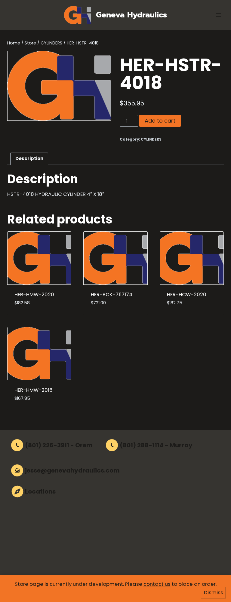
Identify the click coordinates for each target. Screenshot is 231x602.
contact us (157, 584)
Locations (40, 491)
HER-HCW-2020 (186, 294)
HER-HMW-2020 (34, 294)
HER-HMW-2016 (33, 390)
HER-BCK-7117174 (111, 294)
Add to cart (160, 120)
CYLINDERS (151, 139)
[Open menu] (218, 15)
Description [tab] (29, 158)
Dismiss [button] (213, 592)
